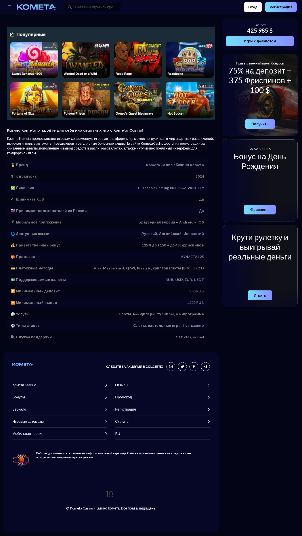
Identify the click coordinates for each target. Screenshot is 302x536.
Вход (252, 7)
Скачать (121, 421)
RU (117, 433)
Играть (260, 295)
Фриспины (260, 209)
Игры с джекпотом (260, 41)
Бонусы (18, 397)
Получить (260, 124)
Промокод (123, 397)
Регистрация (281, 7)
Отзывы (121, 385)
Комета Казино (24, 385)
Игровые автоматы (28, 421)
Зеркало (19, 409)
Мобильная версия (27, 433)
